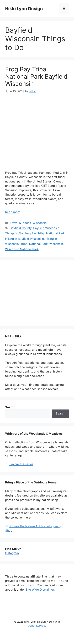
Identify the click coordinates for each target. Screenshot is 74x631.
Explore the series (21, 464)
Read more (12, 212)
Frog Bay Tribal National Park (44, 233)
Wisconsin (40, 223)
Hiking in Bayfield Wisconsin (24, 238)
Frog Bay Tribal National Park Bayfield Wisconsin (36, 76)
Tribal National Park (34, 244)
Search (60, 413)
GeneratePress (37, 625)
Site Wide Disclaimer (40, 589)
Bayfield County (20, 228)
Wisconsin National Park (22, 249)
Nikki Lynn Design (24, 8)
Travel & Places (20, 223)
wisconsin (56, 244)
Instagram (12, 553)
